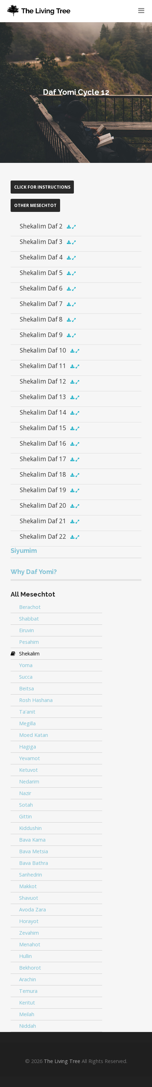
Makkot (28, 886)
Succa (26, 676)
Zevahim (29, 932)
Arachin (27, 979)
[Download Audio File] (69, 227)
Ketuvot (28, 770)
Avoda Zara (32, 909)
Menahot (29, 944)
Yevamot (29, 758)
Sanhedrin (30, 874)
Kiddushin (30, 828)
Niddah (27, 1025)
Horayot (29, 921)
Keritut (27, 1002)
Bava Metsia (33, 851)
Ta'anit (27, 711)
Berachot (30, 607)
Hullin (25, 956)
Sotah (26, 804)
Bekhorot (30, 967)
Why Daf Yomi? (34, 571)
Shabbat (29, 618)
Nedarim (29, 781)
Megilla (27, 723)
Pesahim (29, 642)
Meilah (26, 1014)
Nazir (25, 793)
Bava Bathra (33, 863)
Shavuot (28, 897)
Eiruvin (26, 630)
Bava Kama (32, 839)
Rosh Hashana (36, 700)
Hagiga (27, 746)
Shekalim (29, 653)
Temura (28, 991)
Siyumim (24, 550)
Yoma (26, 665)
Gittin (25, 816)
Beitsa (26, 688)
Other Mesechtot (35, 205)
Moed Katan (33, 735)
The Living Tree (62, 1061)
